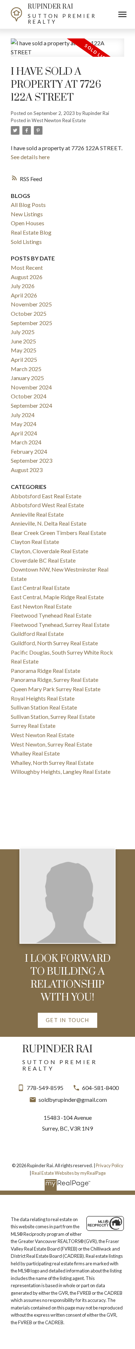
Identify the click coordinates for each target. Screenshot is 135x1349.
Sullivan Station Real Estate (44, 707)
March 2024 (26, 442)
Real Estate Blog (31, 232)
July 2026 (23, 285)
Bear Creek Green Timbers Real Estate (58, 532)
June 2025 (23, 341)
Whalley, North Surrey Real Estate (52, 762)
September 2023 (31, 460)
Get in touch (67, 1020)
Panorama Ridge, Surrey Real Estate (54, 679)
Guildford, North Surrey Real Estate (54, 642)
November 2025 (31, 304)
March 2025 (26, 368)
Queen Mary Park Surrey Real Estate (55, 688)
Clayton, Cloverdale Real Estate (49, 551)
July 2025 (23, 331)
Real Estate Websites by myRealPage (69, 1173)
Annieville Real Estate (37, 514)
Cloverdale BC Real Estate (43, 560)
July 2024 (23, 414)
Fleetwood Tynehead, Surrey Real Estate (60, 624)
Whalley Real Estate (35, 753)
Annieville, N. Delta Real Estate (48, 523)
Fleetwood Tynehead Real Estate (51, 615)
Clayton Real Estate (35, 541)
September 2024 (31, 405)
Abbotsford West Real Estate (47, 505)
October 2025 (28, 313)
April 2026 (24, 295)
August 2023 (26, 469)
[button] (67, 1020)
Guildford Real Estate (37, 633)
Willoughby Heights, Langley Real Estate (61, 771)
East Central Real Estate (40, 587)
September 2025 (31, 322)
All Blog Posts (28, 204)
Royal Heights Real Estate (43, 698)
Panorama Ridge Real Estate (45, 670)
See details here (30, 156)
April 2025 (24, 359)
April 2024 (24, 433)
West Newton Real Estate (59, 120)
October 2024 (28, 396)
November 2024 (31, 387)
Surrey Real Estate (33, 725)
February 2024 (29, 451)
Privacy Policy (109, 1165)
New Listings (27, 214)
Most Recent (27, 267)
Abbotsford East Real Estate (46, 496)
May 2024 (23, 423)
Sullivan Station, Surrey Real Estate (53, 716)
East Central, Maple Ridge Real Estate (57, 596)
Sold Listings (26, 241)
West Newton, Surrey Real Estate (51, 744)
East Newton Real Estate (41, 606)
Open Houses (27, 223)
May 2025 (23, 350)
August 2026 (26, 276)
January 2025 (27, 377)
